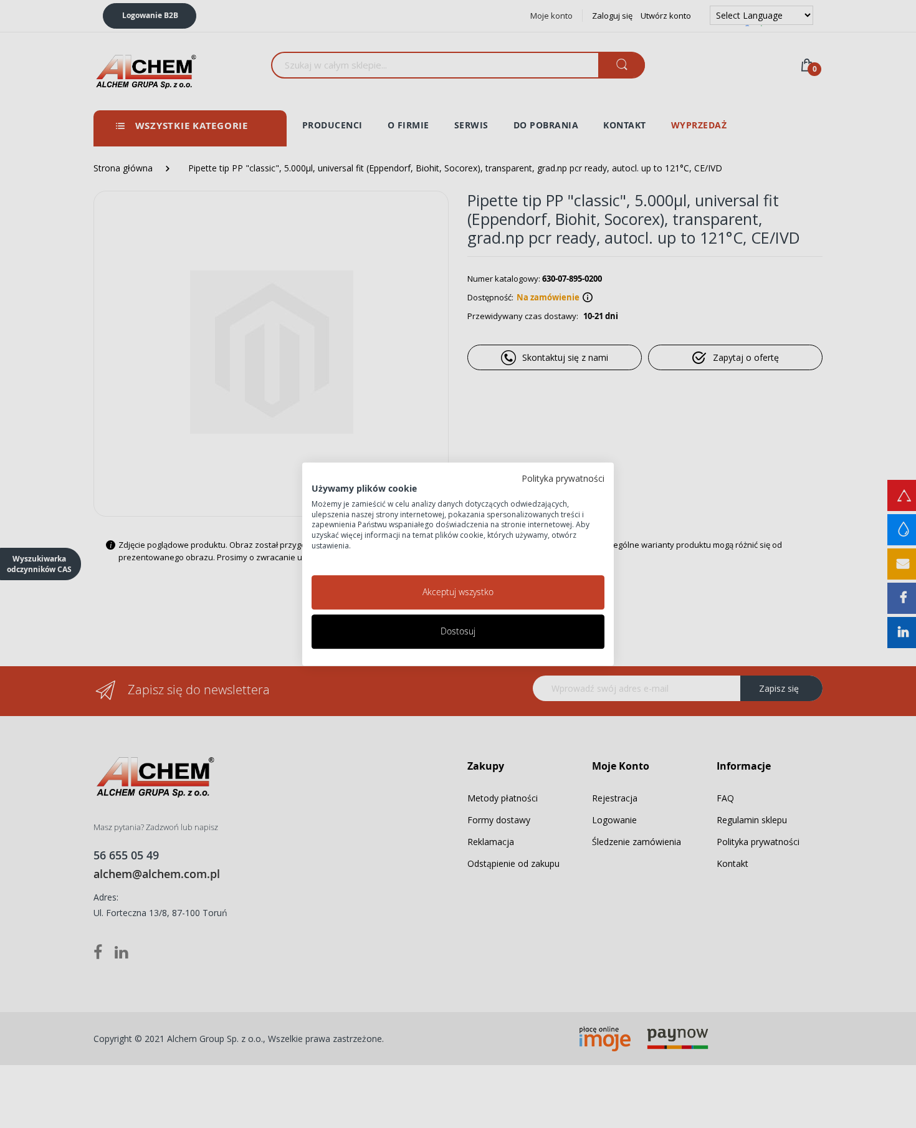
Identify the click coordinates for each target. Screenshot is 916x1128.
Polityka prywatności (563, 478)
